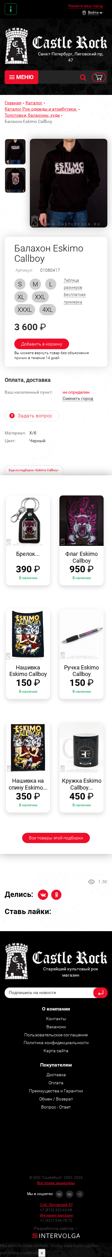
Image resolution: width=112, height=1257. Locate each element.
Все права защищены (56, 1183)
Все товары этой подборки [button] (56, 837)
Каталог (34, 102)
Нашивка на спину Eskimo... (28, 784)
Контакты (11, 9)
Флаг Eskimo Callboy (81, 557)
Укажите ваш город (85, 6)
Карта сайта (56, 1050)
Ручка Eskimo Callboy (81, 671)
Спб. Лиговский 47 (56, 1205)
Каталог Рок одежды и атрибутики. (41, 108)
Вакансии (56, 1026)
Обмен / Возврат (56, 1098)
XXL (40, 297)
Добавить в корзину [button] (41, 343)
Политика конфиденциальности (56, 1042)
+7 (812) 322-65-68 (56, 1210)
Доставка (56, 1074)
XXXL (24, 309)
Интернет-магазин (56, 1215)
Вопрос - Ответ (56, 1107)
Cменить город (78, 398)
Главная (13, 102)
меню (25, 77)
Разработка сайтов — (56, 1228)
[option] (68, 183)
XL (21, 297)
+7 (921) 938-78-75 (56, 1220)
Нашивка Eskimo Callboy (28, 671)
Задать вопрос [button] (35, 416)
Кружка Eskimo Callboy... (81, 784)
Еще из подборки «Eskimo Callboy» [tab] (34, 470)
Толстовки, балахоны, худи (32, 115)
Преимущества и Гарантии (56, 1090)
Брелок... (28, 554)
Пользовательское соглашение (56, 1034)
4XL (47, 309)
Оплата (56, 1082)
